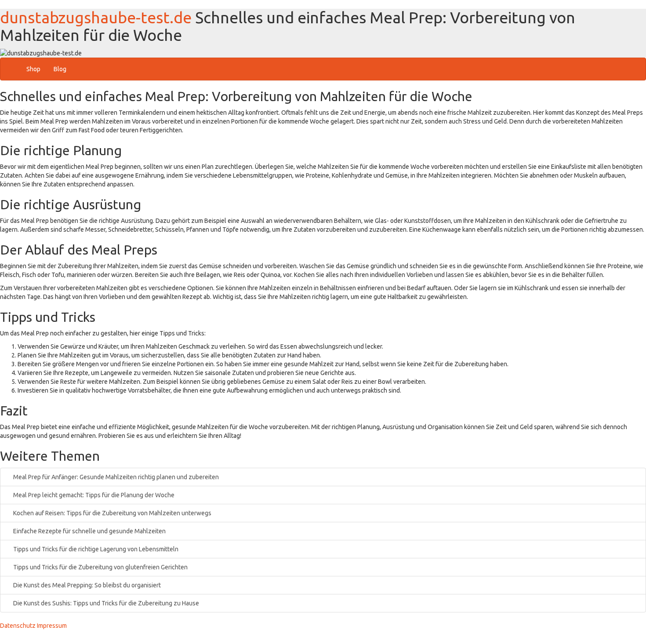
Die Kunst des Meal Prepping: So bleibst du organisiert (86, 585)
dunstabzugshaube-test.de (96, 17)
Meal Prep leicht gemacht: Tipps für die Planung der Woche (93, 495)
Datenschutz (18, 625)
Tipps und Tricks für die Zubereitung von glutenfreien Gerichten (100, 567)
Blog (60, 69)
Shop (33, 69)
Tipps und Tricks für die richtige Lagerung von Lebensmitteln (95, 549)
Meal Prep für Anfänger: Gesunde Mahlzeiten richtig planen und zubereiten (115, 477)
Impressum (52, 625)
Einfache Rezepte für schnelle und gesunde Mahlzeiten (89, 531)
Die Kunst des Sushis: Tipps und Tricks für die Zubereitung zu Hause (105, 603)
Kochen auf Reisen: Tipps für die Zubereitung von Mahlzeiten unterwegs (111, 513)
